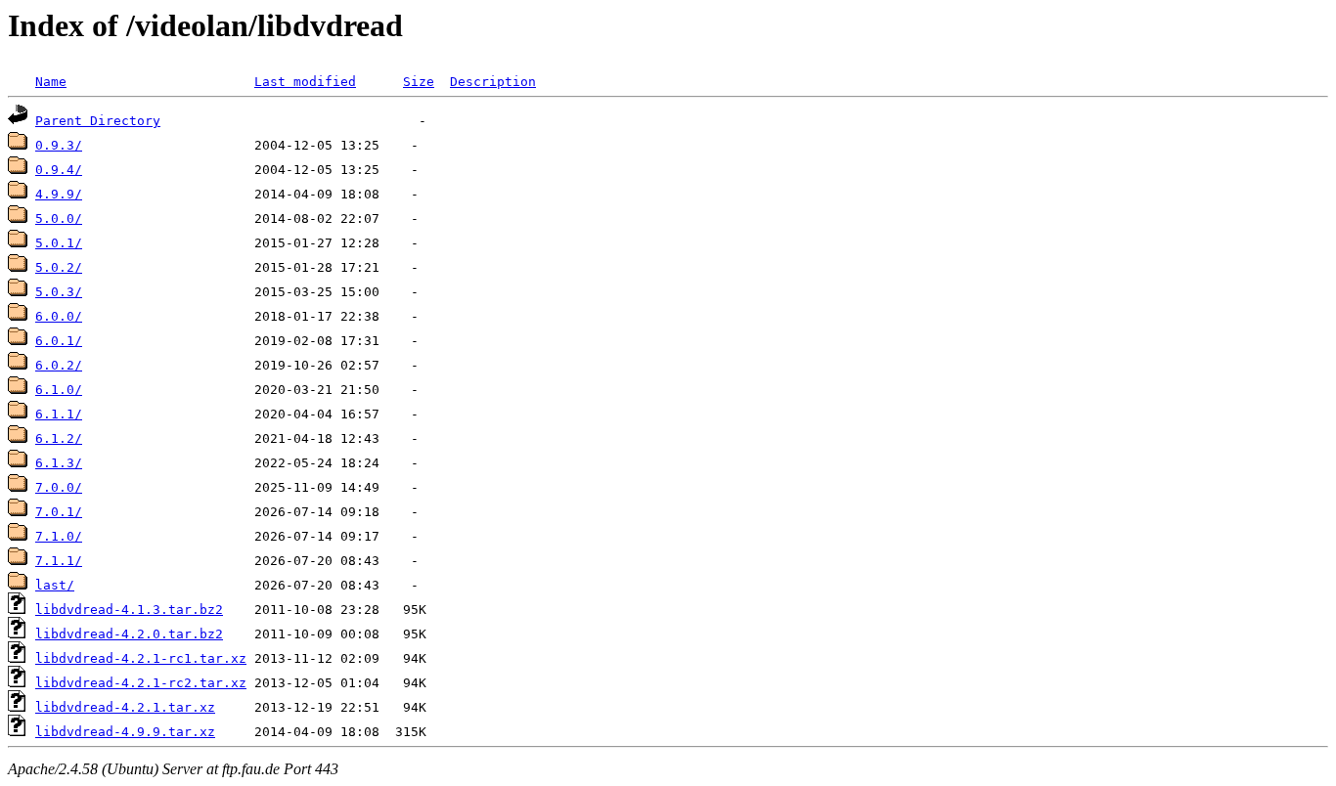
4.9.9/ (58, 194)
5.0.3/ (58, 291)
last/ (54, 585)
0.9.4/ (58, 169)
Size (418, 81)
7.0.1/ (58, 511)
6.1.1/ (58, 414)
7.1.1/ (58, 560)
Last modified (305, 81)
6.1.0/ (58, 389)
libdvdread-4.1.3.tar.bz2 (129, 609)
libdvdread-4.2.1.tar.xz (125, 707)
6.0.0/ (58, 316)
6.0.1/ (58, 340)
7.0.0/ (58, 487)
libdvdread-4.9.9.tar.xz (125, 731)
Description (493, 81)
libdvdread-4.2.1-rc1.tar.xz (140, 658)
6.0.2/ (58, 365)
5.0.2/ (58, 267)
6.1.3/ (58, 463)
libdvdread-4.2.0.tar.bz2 (129, 634)
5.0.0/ (58, 218)
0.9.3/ (58, 145)
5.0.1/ (58, 243)
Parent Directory (97, 120)
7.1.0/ (58, 536)
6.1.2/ (58, 438)
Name (51, 81)
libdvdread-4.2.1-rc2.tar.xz (140, 683)
